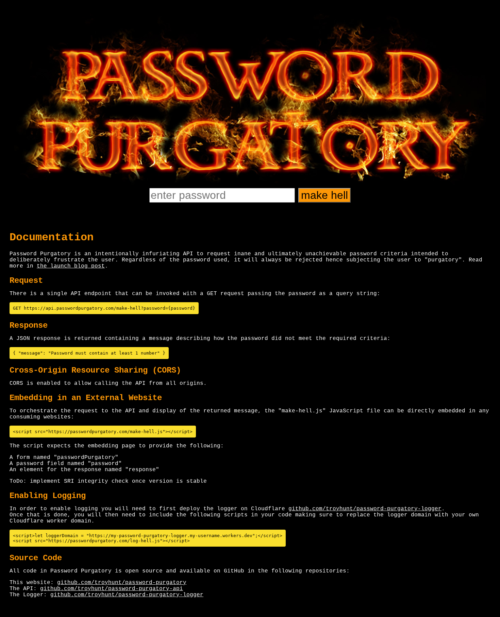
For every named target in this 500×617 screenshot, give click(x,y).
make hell (324, 195)
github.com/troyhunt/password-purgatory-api (111, 589)
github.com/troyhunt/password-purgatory (121, 583)
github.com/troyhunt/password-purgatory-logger (364, 509)
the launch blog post (71, 266)
